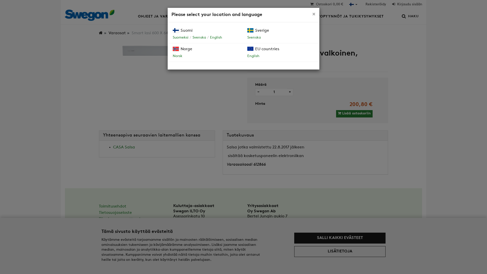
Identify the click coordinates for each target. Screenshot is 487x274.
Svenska (199, 38)
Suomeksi (180, 38)
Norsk (177, 56)
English (216, 38)
